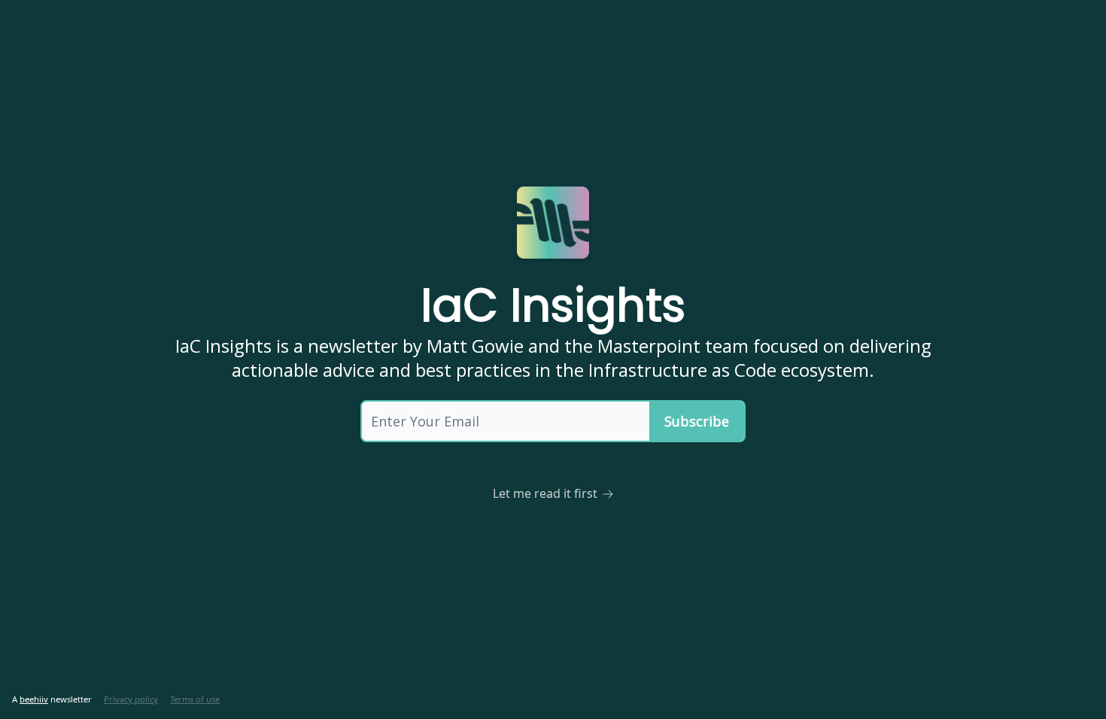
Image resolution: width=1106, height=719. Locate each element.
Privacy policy (131, 699)
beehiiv (34, 699)
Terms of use (195, 699)
